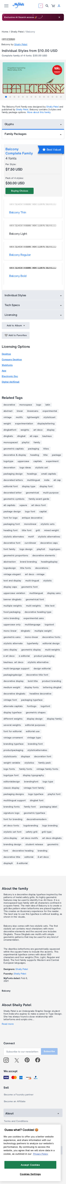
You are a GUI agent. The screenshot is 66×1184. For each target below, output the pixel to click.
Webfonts (7, 365)
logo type (48, 781)
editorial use (33, 731)
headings (32, 473)
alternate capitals (13, 706)
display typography (33, 775)
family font (30, 806)
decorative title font (37, 674)
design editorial (42, 668)
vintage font (10, 700)
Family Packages (15, 134)
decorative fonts (51, 637)
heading (34, 455)
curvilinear (30, 543)
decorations (41, 568)
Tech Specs (12, 305)
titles (46, 448)
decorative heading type (38, 612)
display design (35, 718)
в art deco (9, 656)
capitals (37, 461)
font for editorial (13, 731)
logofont (45, 706)
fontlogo (31, 706)
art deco (38, 430)
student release (34, 844)
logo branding (50, 825)
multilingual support (15, 800)
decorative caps (49, 543)
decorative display (14, 681)
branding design (12, 844)
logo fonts (9, 769)
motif (31, 536)
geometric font (29, 587)
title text (50, 605)
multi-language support (16, 668)
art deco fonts (11, 825)
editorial (28, 857)
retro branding (11, 618)
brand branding (28, 561)
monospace (25, 404)
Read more (8, 1024)
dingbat (21, 436)
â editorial (22, 863)
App (4, 370)
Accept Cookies (30, 1165)
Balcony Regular (20, 255)
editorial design (51, 643)
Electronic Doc (10, 376)
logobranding (30, 825)
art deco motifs (29, 838)
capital (43, 511)
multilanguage (32, 624)
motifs (19, 417)
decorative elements (43, 555)
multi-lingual (32, 580)
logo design (26, 549)
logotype (8, 461)
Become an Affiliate (15, 1101)
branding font (35, 744)
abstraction (10, 561)
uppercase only (12, 624)
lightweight (33, 417)
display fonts (31, 687)
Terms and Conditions (16, 1121)
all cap (57, 480)
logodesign (10, 568)
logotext (49, 624)
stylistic (47, 580)
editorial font (11, 486)
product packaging (44, 656)
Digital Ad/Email (10, 382)
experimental (50, 411)
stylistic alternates (14, 536)
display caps (10, 587)
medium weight (12, 687)
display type (28, 486)
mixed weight (51, 530)
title (45, 455)
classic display (11, 788)
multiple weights (13, 605)
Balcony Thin (17, 212)
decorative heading (22, 850)
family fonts (25, 769)
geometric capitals (14, 448)
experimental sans (34, 618)
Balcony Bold (18, 276)
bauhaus (47, 436)
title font (27, 530)
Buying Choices (19, 190)
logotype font (11, 775)
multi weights (33, 605)
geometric (52, 844)
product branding (51, 681)
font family (9, 549)
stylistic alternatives (49, 536)
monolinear (30, 524)
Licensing (11, 315)
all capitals (9, 505)
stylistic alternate (13, 643)
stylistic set (41, 467)
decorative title (12, 857)
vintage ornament (13, 737)
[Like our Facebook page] (39, 1060)
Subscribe (49, 1051)
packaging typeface (32, 700)
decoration (9, 467)
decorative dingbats (14, 693)
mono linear (10, 631)
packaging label (48, 806)
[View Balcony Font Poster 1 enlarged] (33, 77)
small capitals (48, 473)
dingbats (8, 436)
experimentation (24, 423)
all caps (34, 436)
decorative (9, 404)
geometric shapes (36, 712)
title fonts (25, 568)
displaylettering (46, 423)
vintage (8, 417)
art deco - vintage (35, 574)
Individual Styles (15, 295)
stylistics (29, 762)
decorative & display (15, 455)
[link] (53, 5)
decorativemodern (37, 819)
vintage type (34, 737)
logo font (30, 511)
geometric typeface (34, 813)
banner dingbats (12, 599)
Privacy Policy (40, 1154)
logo (38, 404)
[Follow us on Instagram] (7, 1060)
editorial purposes (35, 725)
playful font (54, 794)
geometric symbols (14, 499)
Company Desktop (12, 359)
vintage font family (34, 788)
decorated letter (13, 492)
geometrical (32, 492)
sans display (10, 649)
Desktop (6, 354)
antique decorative (32, 517)
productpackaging (13, 750)
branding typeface (14, 744)
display (51, 430)
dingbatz (25, 631)
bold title (33, 681)
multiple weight (43, 631)
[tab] (6, 97)
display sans (54, 593)
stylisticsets (10, 756)
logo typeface (35, 794)
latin (47, 404)
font (6, 850)
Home (5, 31)
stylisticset (49, 417)
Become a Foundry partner (18, 1094)
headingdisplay (49, 561)
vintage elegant (12, 574)
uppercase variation (14, 593)
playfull (41, 549)
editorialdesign (12, 781)
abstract (8, 411)
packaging (33, 448)
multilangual (36, 593)
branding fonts (12, 806)
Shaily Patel (17, 31)
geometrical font (35, 599)
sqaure (23, 505)
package (56, 455)
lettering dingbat (52, 687)
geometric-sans (12, 637)
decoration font (42, 756)
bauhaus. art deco (13, 662)
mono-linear (31, 637)
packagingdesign (13, 674)
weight (7, 423)
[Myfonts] (18, 7)
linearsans (32, 411)
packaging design (13, 473)
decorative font (12, 543)
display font (46, 486)
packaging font (12, 524)
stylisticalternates (37, 750)
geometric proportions (16, 555)
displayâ (8, 863)
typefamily (32, 643)
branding (42, 850)
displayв (25, 756)
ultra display (10, 838)
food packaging (12, 612)
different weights (13, 718)
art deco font (38, 505)
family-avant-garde (39, 499)
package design (12, 511)
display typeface (13, 712)
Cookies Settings (30, 1174)
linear (20, 411)
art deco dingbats (52, 838)
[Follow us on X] (18, 1060)
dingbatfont (10, 430)
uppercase (23, 461)
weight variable (12, 762)
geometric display (31, 649)
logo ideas (25, 467)
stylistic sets (48, 524)
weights (25, 430)
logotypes (54, 549)
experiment (52, 461)
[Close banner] (59, 17)
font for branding (13, 819)
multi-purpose (51, 492)
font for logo (11, 517)
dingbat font (36, 800)
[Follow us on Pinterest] (29, 1060)
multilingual (33, 480)
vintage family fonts (47, 769)
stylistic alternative (38, 662)
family (37, 442)
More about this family (39, 112)
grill (38, 530)
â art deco (43, 857)
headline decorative (40, 693)
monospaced (11, 442)
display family (54, 718)
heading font (11, 530)
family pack (44, 762)
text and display (12, 580)
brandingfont (31, 781)
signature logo (12, 813)
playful (25, 442)
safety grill (31, 832)
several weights (12, 725)
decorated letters (13, 480)
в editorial (24, 656)
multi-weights (52, 649)
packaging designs (14, 794)
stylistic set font (12, 832)
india (46, 480)
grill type (47, 832)
